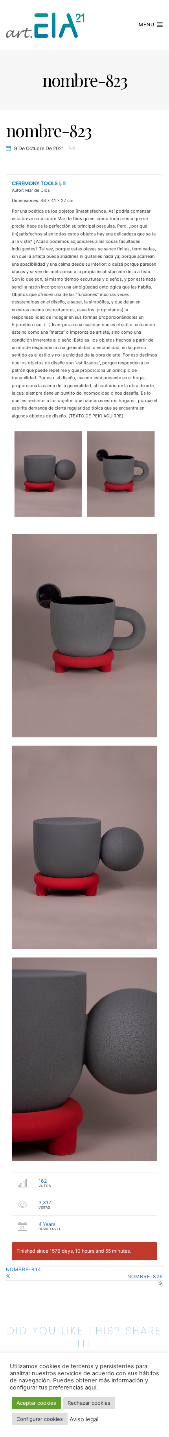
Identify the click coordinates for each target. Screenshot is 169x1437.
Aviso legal (84, 1419)
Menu (147, 25)
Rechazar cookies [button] (89, 1403)
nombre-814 (23, 1269)
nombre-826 (145, 1276)
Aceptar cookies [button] (36, 1403)
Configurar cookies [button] (40, 1419)
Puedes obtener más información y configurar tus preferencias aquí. (79, 1384)
